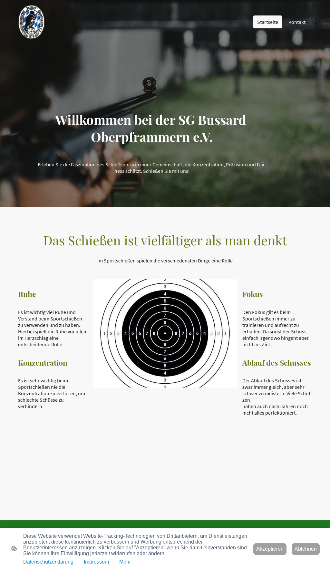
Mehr (125, 562)
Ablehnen (306, 549)
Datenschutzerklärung (48, 562)
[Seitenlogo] (31, 22)
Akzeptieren (270, 549)
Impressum (96, 562)
